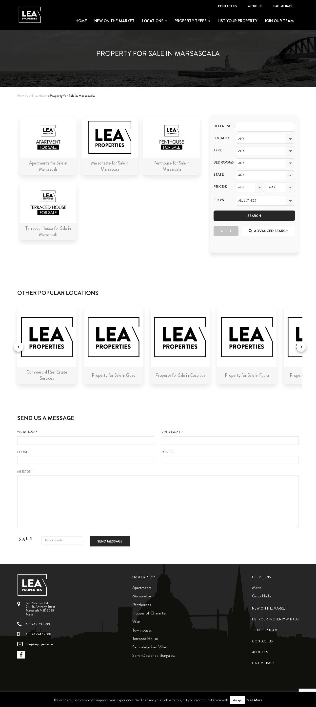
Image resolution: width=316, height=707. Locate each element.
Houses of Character (149, 613)
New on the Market (114, 21)
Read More (253, 700)
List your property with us (275, 619)
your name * (27, 432)
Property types (191, 21)
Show (219, 200)
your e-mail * (172, 432)
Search (254, 215)
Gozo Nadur (262, 596)
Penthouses (141, 605)
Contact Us (227, 6)
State (219, 174)
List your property (237, 21)
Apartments (142, 587)
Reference (221, 126)
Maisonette (141, 596)
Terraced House (145, 638)
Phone (22, 452)
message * (25, 472)
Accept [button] (237, 700)
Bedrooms (221, 162)
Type (218, 150)
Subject (168, 452)
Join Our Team (279, 21)
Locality (221, 138)
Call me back (283, 6)
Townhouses (142, 630)
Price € (220, 187)
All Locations (38, 96)
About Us (255, 6)
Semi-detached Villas (149, 647)
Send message (109, 541)
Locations (152, 21)
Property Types (145, 577)
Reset (226, 231)
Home (81, 21)
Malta (256, 587)
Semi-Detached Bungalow (153, 655)
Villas (136, 621)
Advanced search (270, 231)
